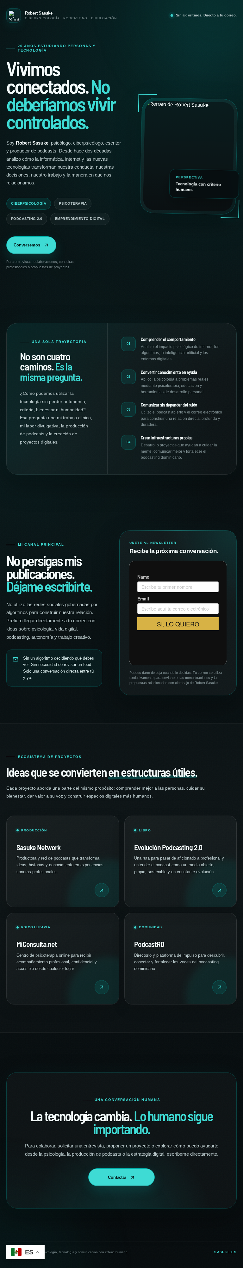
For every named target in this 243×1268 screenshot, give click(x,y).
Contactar (117, 1177)
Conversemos (27, 245)
